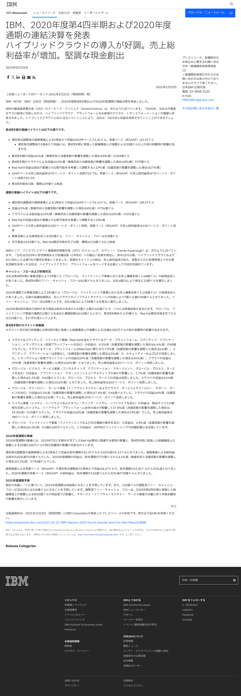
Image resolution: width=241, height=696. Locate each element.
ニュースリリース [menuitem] (44, 13)
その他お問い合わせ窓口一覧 (200, 108)
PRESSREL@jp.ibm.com (198, 100)
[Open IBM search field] (231, 4)
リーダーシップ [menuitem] (94, 13)
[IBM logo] (13, 4)
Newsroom (16, 13)
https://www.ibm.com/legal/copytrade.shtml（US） (101, 534)
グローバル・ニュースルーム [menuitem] (206, 12)
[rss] (34, 77)
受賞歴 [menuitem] (77, 13)
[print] (23, 77)
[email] (28, 77)
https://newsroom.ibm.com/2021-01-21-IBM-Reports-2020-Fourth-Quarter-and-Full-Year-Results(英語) (76, 523)
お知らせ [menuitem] (64, 13)
